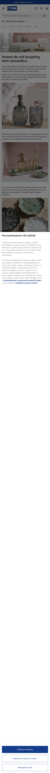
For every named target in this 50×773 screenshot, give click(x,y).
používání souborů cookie (26, 283)
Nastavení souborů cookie (25, 758)
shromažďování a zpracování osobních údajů (22, 280)
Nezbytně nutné (25, 767)
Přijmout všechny (25, 749)
